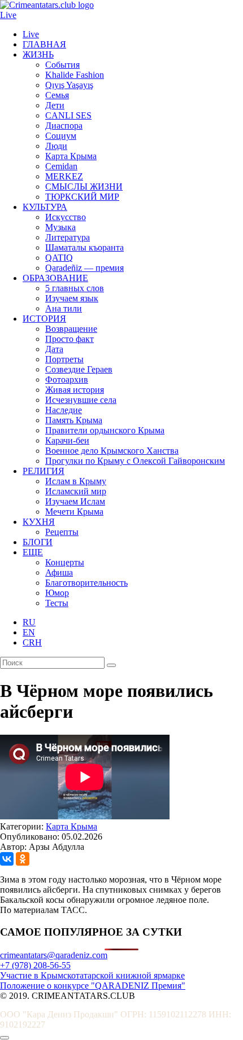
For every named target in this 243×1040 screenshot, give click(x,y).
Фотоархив (66, 379)
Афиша (59, 572)
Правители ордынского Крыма (104, 430)
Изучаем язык (71, 298)
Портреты (64, 359)
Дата (54, 349)
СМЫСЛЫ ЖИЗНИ (84, 186)
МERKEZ (64, 176)
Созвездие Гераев (78, 369)
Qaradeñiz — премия (84, 268)
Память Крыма (73, 420)
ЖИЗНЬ (38, 54)
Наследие (63, 410)
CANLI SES (68, 115)
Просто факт (69, 339)
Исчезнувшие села (80, 400)
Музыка (60, 227)
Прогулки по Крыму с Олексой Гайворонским (135, 461)
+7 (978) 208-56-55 (35, 965)
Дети (54, 105)
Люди (56, 146)
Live (8, 15)
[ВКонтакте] (7, 859)
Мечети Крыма (74, 511)
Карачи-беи (67, 440)
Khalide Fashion (74, 75)
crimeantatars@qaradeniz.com (53, 955)
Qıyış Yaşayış (69, 85)
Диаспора (64, 125)
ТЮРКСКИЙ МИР (82, 196)
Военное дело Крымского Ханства (112, 450)
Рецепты (62, 532)
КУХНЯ (39, 521)
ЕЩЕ (33, 552)
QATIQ (59, 257)
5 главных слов (74, 288)
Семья (57, 95)
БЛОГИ (38, 542)
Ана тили (63, 308)
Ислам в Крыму (75, 481)
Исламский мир (75, 491)
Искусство (65, 217)
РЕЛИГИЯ (43, 471)
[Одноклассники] (22, 859)
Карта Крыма (71, 156)
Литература (67, 237)
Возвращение (71, 328)
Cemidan (61, 166)
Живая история (74, 389)
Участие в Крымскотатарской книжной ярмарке (92, 975)
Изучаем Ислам (75, 501)
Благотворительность (86, 582)
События (62, 64)
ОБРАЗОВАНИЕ (55, 278)
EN (29, 632)
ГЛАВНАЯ (44, 44)
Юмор (57, 593)
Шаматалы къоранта (84, 247)
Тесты (56, 603)
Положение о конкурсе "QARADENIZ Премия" (92, 985)
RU (29, 622)
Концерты (64, 562)
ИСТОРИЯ (44, 318)
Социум (60, 136)
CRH (32, 642)
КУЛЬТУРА (45, 207)
